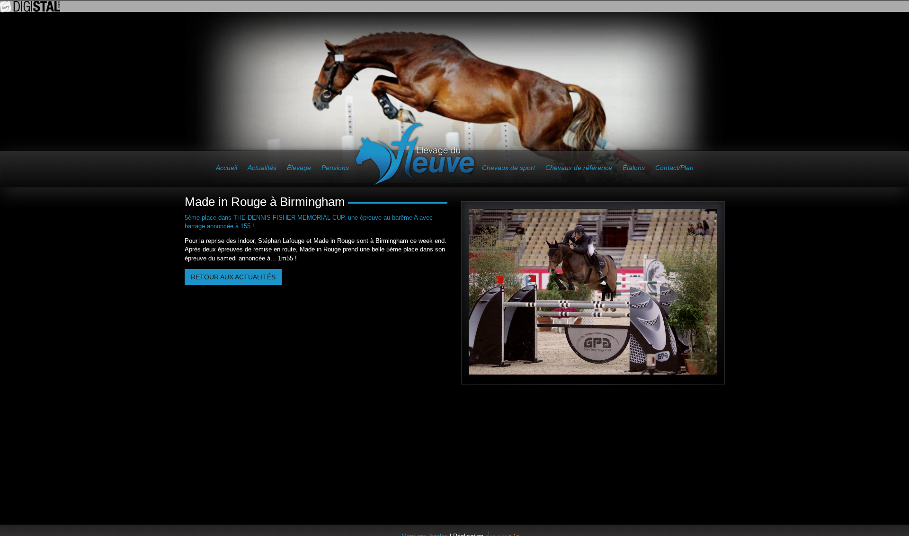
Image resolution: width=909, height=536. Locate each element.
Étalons (634, 167)
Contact (674, 167)
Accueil (226, 167)
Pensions (335, 167)
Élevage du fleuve (415, 154)
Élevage (299, 167)
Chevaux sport (508, 167)
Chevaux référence (578, 167)
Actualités (262, 167)
